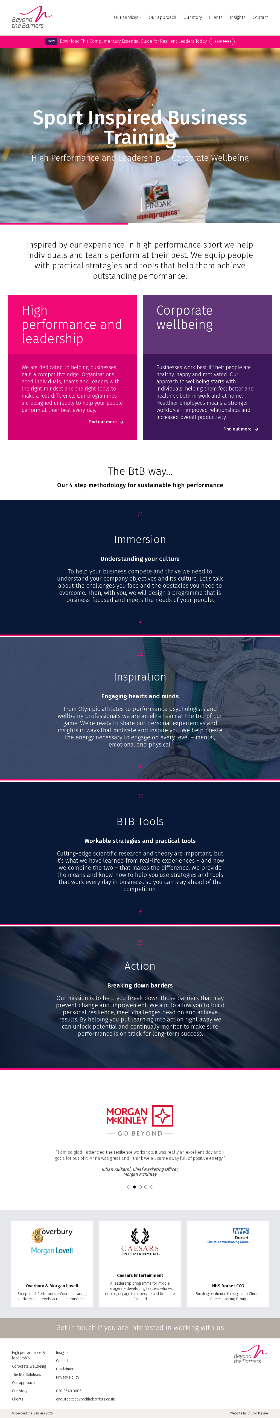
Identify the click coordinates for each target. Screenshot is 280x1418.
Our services (126, 17)
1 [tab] (128, 1207)
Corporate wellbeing (29, 1386)
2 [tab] (134, 1207)
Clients (216, 17)
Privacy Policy (67, 1397)
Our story (192, 17)
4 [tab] (145, 1207)
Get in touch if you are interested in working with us (140, 1348)
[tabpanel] (140, 1151)
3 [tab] (140, 1207)
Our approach (162, 17)
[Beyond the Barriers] (32, 26)
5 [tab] (151, 1207)
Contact (260, 17)
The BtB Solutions (26, 1394)
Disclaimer (65, 1389)
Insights (238, 17)
